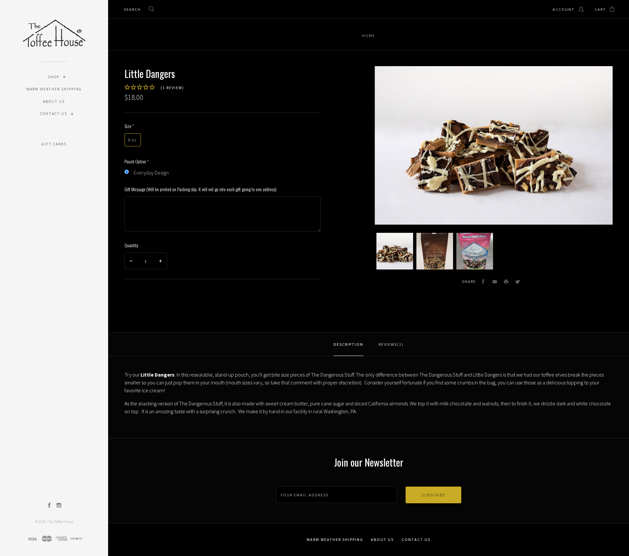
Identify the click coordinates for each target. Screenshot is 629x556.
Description (348, 344)
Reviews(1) (391, 344)
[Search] (152, 9)
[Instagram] (59, 506)
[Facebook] (49, 506)
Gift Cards (54, 143)
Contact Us (53, 113)
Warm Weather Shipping (54, 88)
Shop (53, 76)
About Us (54, 101)
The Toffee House (60, 521)
